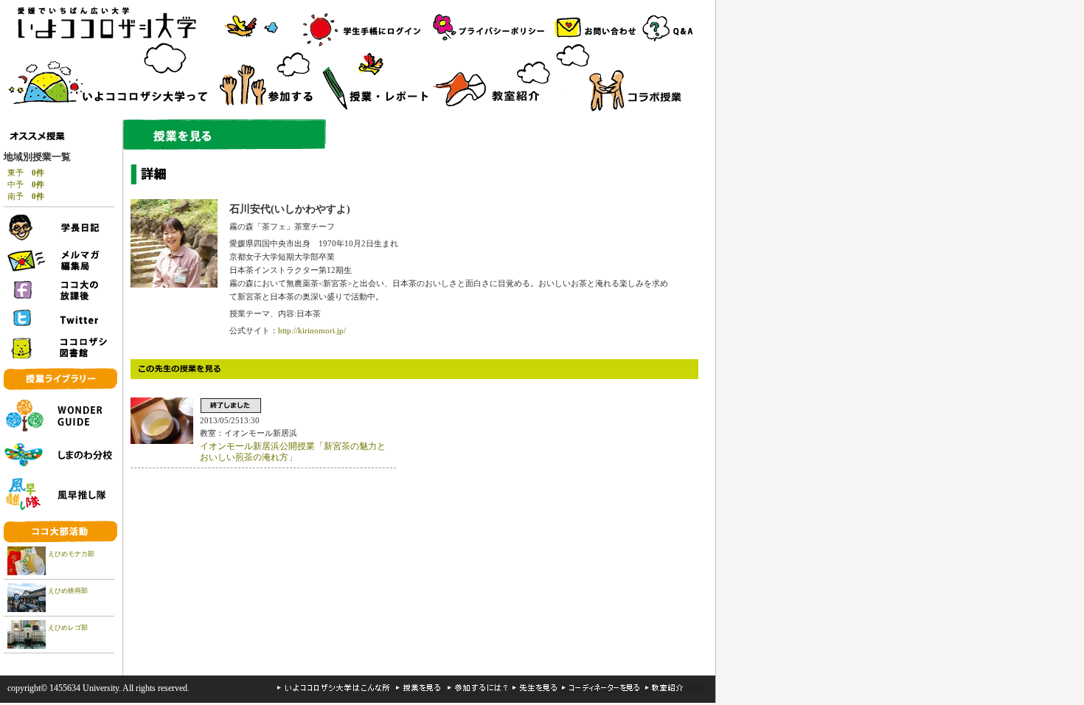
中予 (25, 184)
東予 (25, 172)
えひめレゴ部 (68, 627)
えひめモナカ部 (71, 554)
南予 (25, 196)
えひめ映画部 (68, 590)
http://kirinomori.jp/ (312, 330)
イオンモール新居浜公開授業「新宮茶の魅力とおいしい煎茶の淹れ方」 (293, 452)
